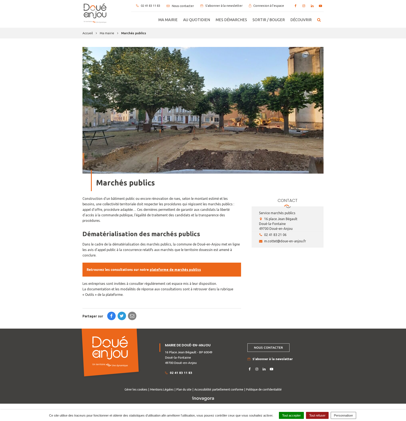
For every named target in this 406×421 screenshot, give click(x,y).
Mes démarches (231, 20)
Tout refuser (317, 415)
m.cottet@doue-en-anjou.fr (284, 241)
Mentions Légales (162, 389)
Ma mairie (168, 20)
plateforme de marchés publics (175, 270)
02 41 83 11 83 (181, 372)
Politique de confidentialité (264, 389)
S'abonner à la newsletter (272, 359)
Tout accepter (291, 415)
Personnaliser (343, 415)
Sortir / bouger (268, 20)
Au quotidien (196, 20)
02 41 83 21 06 (275, 235)
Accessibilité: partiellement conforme (218, 389)
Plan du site (184, 389)
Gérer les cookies (136, 389)
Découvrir (301, 20)
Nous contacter (268, 347)
